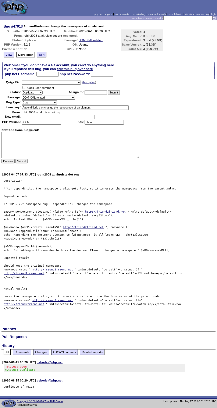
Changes (41, 352)
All (7, 352)
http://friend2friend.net (105, 211)
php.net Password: (75, 74)
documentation (122, 14)
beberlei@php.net (50, 362)
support (109, 14)
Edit (42, 54)
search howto (175, 14)
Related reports (92, 352)
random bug (202, 14)
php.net (98, 14)
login (213, 14)
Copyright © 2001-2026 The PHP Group (40, 401)
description (88, 82)
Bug (6, 26)
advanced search (157, 14)
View (9, 54)
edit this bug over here (75, 69)
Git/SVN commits (64, 352)
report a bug (139, 14)
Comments (22, 352)
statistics (189, 14)
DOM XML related (91, 40)
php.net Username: (20, 74)
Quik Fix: (13, 82)
